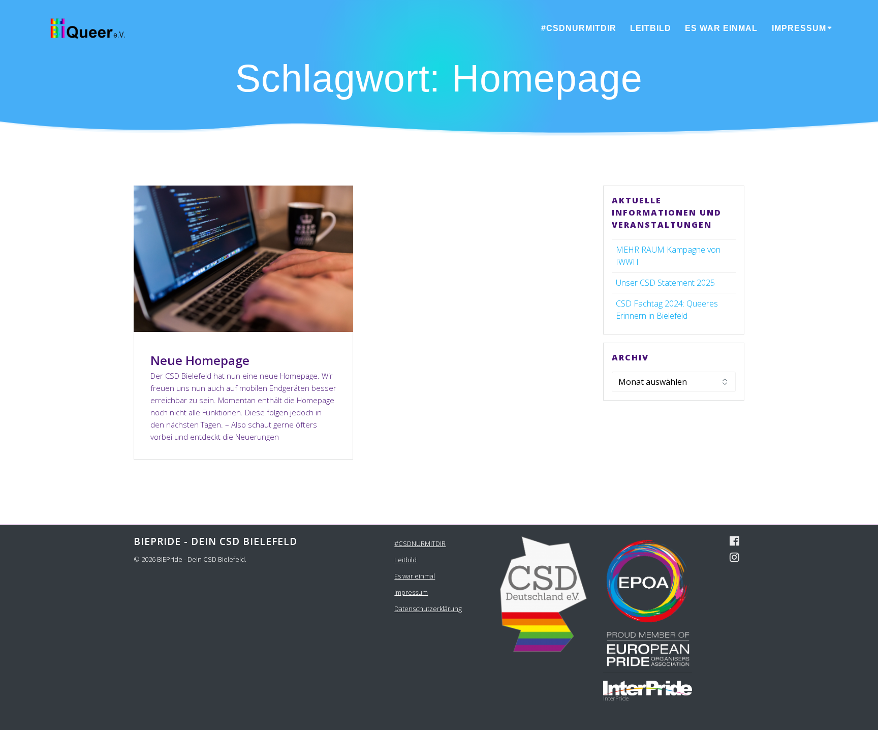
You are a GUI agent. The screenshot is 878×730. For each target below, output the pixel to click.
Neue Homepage (199, 360)
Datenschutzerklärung (428, 608)
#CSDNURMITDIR (578, 28)
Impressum (799, 28)
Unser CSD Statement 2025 (665, 282)
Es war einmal (721, 28)
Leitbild (650, 28)
